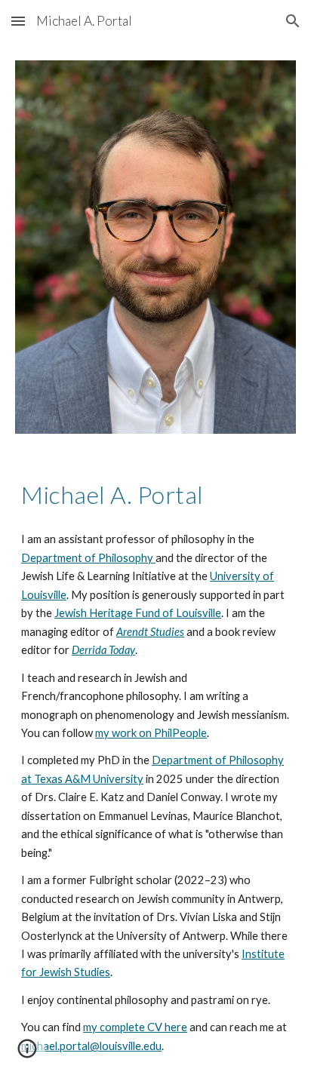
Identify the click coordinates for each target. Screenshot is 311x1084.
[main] (155, 495)
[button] (18, 20)
